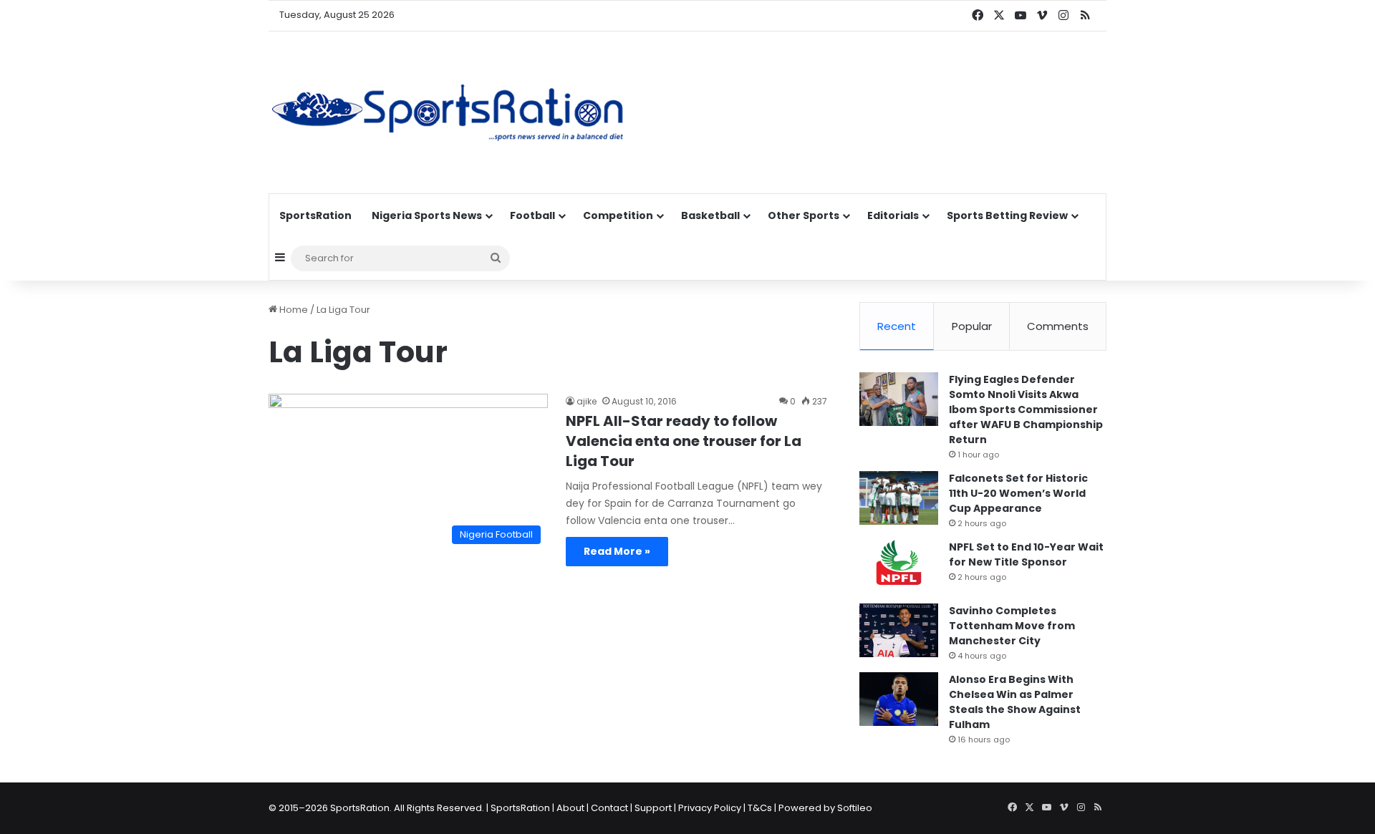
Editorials (893, 215)
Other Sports (803, 215)
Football (532, 215)
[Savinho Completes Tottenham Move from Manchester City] (898, 630)
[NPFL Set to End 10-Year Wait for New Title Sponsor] (898, 566)
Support (653, 808)
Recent (896, 326)
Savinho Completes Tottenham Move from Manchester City (1012, 625)
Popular (972, 326)
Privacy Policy (709, 808)
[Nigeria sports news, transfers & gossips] (448, 112)
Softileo (854, 808)
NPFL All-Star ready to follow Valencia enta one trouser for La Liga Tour (683, 441)
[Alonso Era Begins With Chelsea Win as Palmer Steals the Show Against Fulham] (898, 699)
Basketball (710, 215)
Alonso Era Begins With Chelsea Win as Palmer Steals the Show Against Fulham (1015, 702)
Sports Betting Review (1007, 215)
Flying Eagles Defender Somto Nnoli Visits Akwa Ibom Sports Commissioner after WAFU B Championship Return (1026, 409)
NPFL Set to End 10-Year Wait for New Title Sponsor (1026, 554)
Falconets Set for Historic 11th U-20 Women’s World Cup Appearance (1018, 493)
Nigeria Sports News (427, 215)
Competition (618, 215)
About (570, 808)
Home (292, 309)
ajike (586, 401)
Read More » (617, 551)
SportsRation (315, 215)
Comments (1058, 326)
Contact (609, 808)
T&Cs (760, 808)
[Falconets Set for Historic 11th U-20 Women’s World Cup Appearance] (898, 498)
